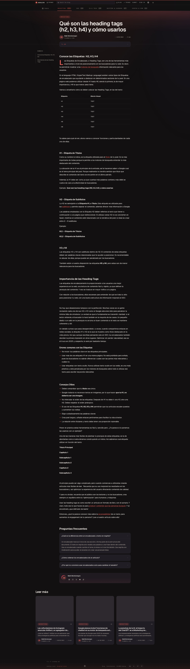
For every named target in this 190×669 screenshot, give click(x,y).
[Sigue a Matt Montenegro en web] (69, 579)
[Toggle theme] (153, 2)
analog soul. (57, 666)
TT (141, 666)
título (108, 157)
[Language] (148, 2)
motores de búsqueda (90, 67)
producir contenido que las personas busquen (107, 506)
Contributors (111, 666)
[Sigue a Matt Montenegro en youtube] (79, 579)
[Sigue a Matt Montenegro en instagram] (72, 579)
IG (130, 666)
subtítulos (66, 206)
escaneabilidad (104, 514)
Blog (103, 666)
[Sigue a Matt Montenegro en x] (76, 579)
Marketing (65, 17)
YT (137, 666)
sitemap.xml (56, 661)
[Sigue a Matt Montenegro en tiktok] (83, 579)
